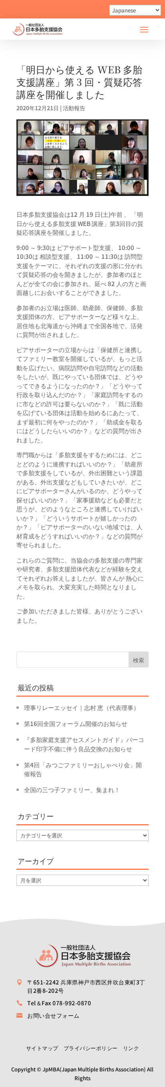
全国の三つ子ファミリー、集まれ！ (72, 789)
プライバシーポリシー (91, 1048)
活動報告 (74, 108)
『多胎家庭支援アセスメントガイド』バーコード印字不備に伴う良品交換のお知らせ (84, 744)
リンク (131, 1048)
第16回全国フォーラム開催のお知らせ (75, 723)
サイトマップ (42, 1048)
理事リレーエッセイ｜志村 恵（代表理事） (81, 707)
